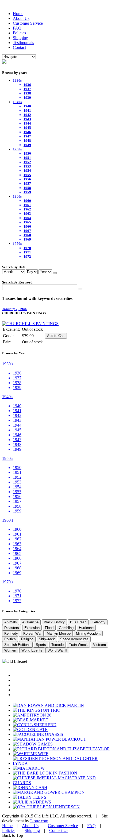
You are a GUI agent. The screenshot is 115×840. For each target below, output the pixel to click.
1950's (7, 458)
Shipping (20, 37)
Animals (10, 622)
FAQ (17, 28)
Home (18, 13)
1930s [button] (17, 80)
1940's (7, 396)
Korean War (32, 633)
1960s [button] (17, 196)
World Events (31, 650)
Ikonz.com (39, 821)
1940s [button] (17, 102)
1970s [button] (17, 244)
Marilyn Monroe (59, 633)
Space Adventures (74, 639)
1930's (7, 364)
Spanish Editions (17, 645)
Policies (19, 33)
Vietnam (99, 645)
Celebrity (98, 622)
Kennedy (11, 633)
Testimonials (23, 42)
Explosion (32, 628)
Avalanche (30, 622)
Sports (41, 645)
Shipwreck (47, 639)
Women (10, 650)
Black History (54, 622)
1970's (7, 582)
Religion (27, 639)
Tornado (57, 645)
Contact (19, 47)
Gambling (66, 628)
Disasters (11, 628)
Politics (10, 639)
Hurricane (86, 628)
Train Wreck (78, 645)
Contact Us (58, 830)
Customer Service (28, 23)
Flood (49, 628)
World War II (57, 650)
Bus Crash (78, 622)
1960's (7, 520)
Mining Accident (88, 633)
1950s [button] (17, 149)
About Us (21, 18)
